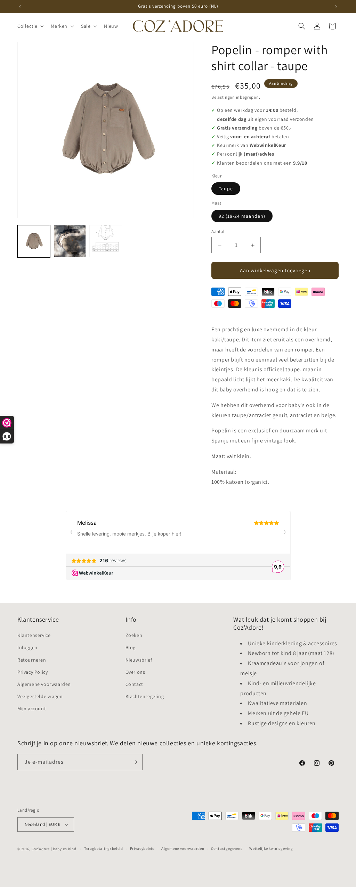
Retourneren (31, 660)
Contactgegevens (227, 848)
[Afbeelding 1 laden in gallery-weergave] (33, 241)
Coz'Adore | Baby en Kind (54, 848)
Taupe (226, 188)
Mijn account (31, 708)
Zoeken (134, 635)
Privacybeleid (142, 848)
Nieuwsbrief (139, 660)
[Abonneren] (134, 762)
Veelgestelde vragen (40, 696)
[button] (30, 26)
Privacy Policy (32, 672)
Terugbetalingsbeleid (103, 848)
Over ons (135, 672)
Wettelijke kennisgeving (271, 848)
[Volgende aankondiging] (336, 6)
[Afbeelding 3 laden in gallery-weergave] (105, 241)
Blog (131, 647)
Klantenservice (33, 635)
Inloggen (27, 647)
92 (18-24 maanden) (242, 216)
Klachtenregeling (145, 696)
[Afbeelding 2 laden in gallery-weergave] (70, 241)
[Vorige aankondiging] (19, 6)
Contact (134, 684)
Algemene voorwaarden (44, 684)
